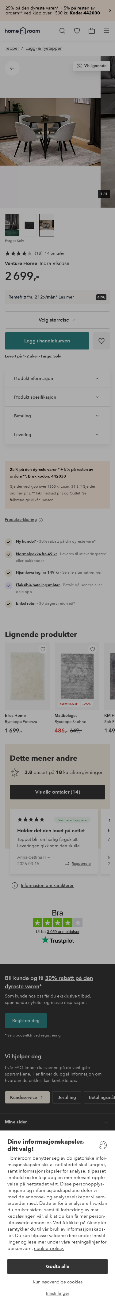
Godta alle (57, 1266)
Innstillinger (57, 1293)
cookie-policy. (49, 1248)
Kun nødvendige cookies (57, 1282)
